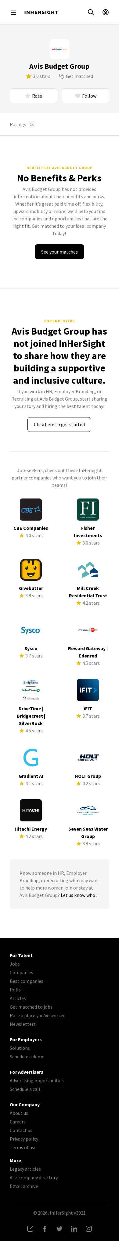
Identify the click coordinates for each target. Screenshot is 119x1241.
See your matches (59, 252)
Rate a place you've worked (38, 1015)
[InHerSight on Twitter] (59, 1228)
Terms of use (23, 1147)
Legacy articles (25, 1169)
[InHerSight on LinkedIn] (74, 1228)
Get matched (79, 76)
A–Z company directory (34, 1177)
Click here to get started (59, 424)
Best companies (26, 981)
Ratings (22, 124)
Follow (89, 96)
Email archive (24, 1186)
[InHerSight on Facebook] (45, 1228)
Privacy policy (24, 1139)
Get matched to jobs (31, 1007)
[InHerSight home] (41, 12)
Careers (18, 1122)
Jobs (15, 964)
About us (19, 1113)
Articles (18, 998)
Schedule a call (25, 1089)
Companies (21, 972)
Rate (37, 96)
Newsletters (23, 1024)
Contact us (21, 1130)
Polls (15, 990)
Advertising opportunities (37, 1080)
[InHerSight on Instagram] (88, 1228)
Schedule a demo (27, 1056)
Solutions (20, 1048)
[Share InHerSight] (30, 1228)
